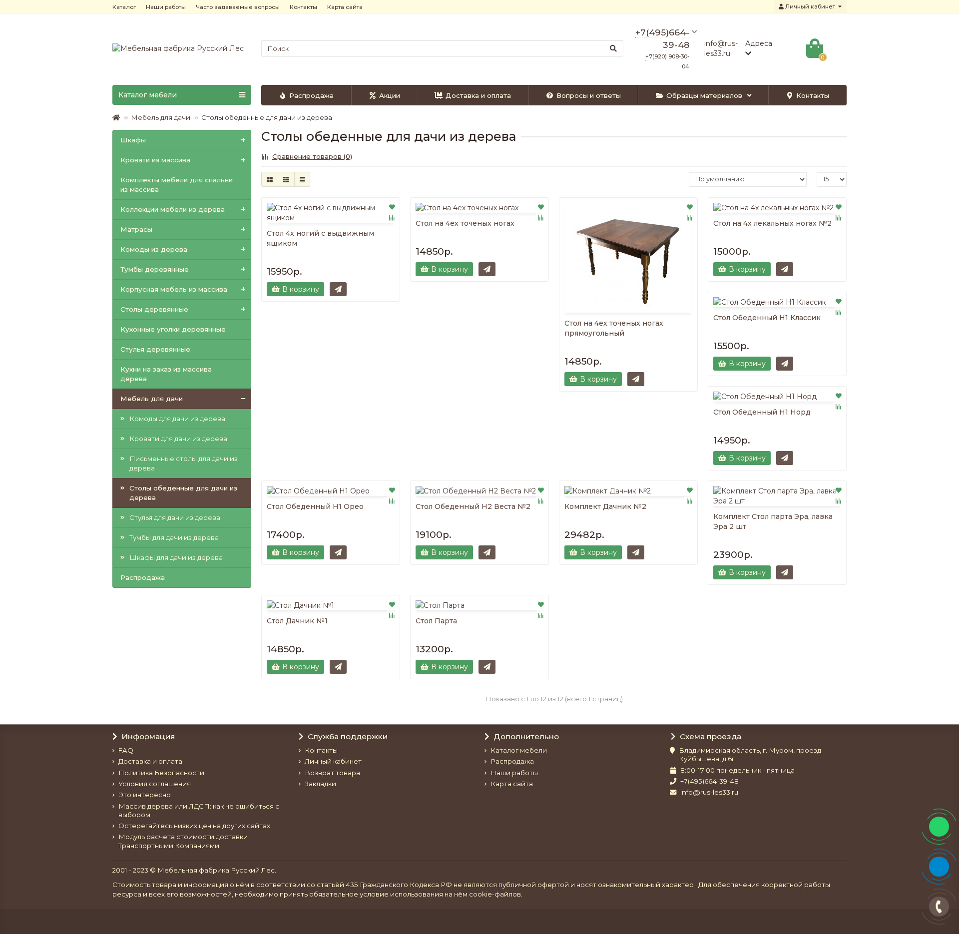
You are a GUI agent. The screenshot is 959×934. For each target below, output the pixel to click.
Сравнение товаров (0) (312, 156)
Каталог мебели (518, 750)
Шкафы (133, 140)
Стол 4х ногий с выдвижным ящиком (320, 238)
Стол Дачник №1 (297, 620)
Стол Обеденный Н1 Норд (762, 412)
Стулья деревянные (155, 349)
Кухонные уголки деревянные (173, 329)
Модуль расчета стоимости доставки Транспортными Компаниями (183, 841)
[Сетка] (269, 179)
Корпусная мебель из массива (173, 289)
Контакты (303, 6)
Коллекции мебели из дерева (172, 209)
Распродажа (311, 95)
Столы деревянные (154, 309)
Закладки (320, 784)
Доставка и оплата (478, 95)
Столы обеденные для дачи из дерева (183, 492)
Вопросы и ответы (588, 95)
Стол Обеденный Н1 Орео (315, 506)
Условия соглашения (154, 784)
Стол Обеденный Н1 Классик (767, 317)
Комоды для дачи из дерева (177, 419)
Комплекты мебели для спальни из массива (176, 184)
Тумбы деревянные (154, 269)
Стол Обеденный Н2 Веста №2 (473, 506)
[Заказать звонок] (939, 907)
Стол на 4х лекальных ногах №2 (772, 223)
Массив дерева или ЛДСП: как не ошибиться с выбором (198, 810)
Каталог (124, 6)
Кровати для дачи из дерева (178, 439)
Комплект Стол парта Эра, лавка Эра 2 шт (773, 521)
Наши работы (166, 6)
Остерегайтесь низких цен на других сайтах (194, 826)
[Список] (286, 179)
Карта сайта (345, 6)
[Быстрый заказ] (338, 289)
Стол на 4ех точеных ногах (465, 223)
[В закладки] (392, 207)
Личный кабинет (333, 761)
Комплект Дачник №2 (605, 506)
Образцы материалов (704, 95)
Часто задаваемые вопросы (238, 6)
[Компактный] (302, 179)
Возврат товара (332, 773)
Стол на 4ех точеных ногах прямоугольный (613, 328)
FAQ (125, 750)
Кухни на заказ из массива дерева (166, 374)
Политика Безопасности (161, 773)
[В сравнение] (392, 218)
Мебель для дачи (160, 117)
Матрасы (136, 229)
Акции (389, 95)
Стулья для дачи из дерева (174, 517)
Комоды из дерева (153, 249)
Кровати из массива (155, 160)
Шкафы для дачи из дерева (176, 557)
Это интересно (144, 795)
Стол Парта (436, 620)
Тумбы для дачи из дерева (174, 537)
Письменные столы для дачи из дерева (183, 463)
